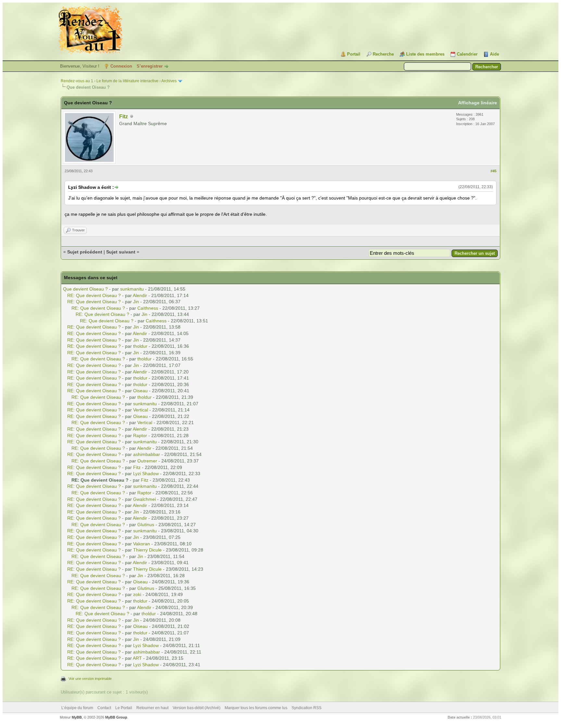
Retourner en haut (152, 708)
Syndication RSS (306, 708)
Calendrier (467, 54)
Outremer (147, 460)
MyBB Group (116, 717)
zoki (137, 594)
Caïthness (147, 308)
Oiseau (140, 390)
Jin (136, 301)
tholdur (140, 346)
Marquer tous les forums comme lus (256, 708)
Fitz (123, 116)
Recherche (383, 54)
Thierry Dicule (147, 549)
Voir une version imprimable (90, 679)
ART (137, 658)
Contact (104, 708)
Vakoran (141, 543)
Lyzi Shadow (146, 473)
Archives (169, 81)
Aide (494, 54)
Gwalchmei (144, 499)
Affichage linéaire (477, 102)
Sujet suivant (120, 251)
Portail (353, 54)
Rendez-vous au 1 (77, 81)
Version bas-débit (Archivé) (196, 708)
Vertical (140, 409)
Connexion (121, 66)
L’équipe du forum (77, 708)
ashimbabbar (146, 454)
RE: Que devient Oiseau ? (94, 295)
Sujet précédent (84, 251)
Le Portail (123, 708)
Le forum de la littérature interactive (127, 81)
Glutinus (145, 524)
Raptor (140, 435)
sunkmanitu (132, 289)
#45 (493, 171)
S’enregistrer (150, 66)
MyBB (77, 717)
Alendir (140, 295)
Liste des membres (425, 54)
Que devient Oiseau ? (85, 289)
